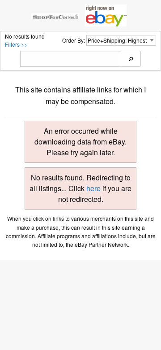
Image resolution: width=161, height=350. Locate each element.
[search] (131, 59)
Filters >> (16, 44)
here (93, 188)
